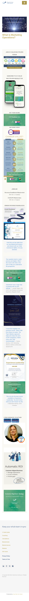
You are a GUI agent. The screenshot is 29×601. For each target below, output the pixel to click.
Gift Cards (5, 551)
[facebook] (6, 566)
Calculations (5, 538)
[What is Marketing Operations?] (14, 24)
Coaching (5, 535)
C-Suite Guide (6, 532)
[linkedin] (3, 566)
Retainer (4, 548)
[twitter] (9, 566)
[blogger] (13, 566)
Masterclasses (6, 545)
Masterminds (5, 542)
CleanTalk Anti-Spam (18, 594)
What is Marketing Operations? (12, 36)
